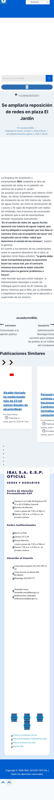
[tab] (6, 450)
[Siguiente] (10, 363)
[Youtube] (27, 725)
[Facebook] (14, 717)
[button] (26, 87)
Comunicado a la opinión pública (9, 330)
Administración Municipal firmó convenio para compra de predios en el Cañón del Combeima (41, 335)
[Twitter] (27, 717)
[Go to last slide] (3, 363)
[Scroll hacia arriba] (3, 783)
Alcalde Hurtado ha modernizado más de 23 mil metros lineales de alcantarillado (15, 401)
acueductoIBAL (27, 128)
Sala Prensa (12, 414)
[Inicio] (16, 95)
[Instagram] (39, 717)
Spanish (34, 2)
